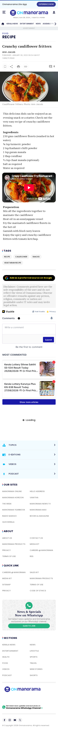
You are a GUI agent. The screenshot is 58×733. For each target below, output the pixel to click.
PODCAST (7, 675)
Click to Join (29, 626)
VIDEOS (5, 669)
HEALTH (5, 657)
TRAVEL (33, 663)
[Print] (18, 66)
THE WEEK (6, 503)
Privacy (6, 550)
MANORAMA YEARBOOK (13, 509)
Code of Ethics (38, 590)
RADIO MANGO (9, 516)
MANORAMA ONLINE (12, 491)
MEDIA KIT (34, 544)
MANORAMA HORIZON (13, 497)
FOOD (5, 663)
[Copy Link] (25, 66)
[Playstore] (12, 698)
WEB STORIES (36, 669)
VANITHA (34, 497)
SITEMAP (6, 584)
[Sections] (4, 12)
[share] (11, 66)
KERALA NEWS (12, 23)
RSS (31, 556)
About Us (7, 538)
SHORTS (33, 675)
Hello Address (37, 491)
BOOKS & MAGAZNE (39, 516)
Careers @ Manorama (41, 550)
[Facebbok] (4, 720)
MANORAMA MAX (38, 509)
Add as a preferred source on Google (31, 277)
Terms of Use (9, 556)
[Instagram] (9, 720)
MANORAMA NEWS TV (40, 503)
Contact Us (36, 538)
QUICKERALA (8, 522)
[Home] (3, 24)
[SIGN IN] (54, 12)
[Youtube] (15, 720)
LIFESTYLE (34, 650)
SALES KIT (34, 572)
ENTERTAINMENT (27, 23)
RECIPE (9, 37)
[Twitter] (20, 720)
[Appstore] (32, 698)
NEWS (38, 23)
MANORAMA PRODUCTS (13, 544)
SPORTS (33, 657)
